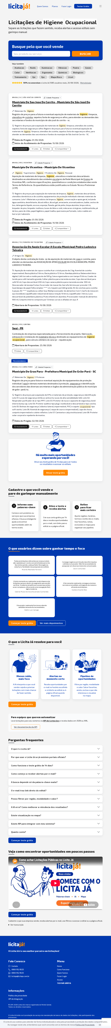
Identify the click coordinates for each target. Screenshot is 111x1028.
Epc (43, 77)
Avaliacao (19, 68)
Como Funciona (63, 969)
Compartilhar (62, 149)
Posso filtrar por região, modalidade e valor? (34, 798)
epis (25, 383)
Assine (60, 980)
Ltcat (70, 77)
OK (100, 1025)
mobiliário (43, 336)
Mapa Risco (56, 77)
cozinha (29, 117)
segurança (75, 383)
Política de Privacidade (84, 1025)
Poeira (76, 68)
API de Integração (15, 999)
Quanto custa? (18, 832)
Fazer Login (62, 976)
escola (56, 179)
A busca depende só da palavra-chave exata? (34, 782)
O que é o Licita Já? (20, 749)
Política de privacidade (17, 995)
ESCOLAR (62, 262)
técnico (52, 336)
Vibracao (62, 68)
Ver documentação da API (25, 727)
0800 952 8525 (18, 969)
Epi (33, 77)
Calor (17, 72)
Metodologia (85, 83)
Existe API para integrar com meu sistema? (33, 823)
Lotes (36, 149)
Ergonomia (47, 72)
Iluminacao (47, 68)
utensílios (17, 117)
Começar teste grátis (22, 623)
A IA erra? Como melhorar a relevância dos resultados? (39, 807)
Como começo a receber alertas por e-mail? (33, 773)
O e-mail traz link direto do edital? (28, 790)
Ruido (33, 68)
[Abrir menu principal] (100, 6)
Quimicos (62, 72)
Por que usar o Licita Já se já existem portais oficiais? (38, 757)
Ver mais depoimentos (51, 623)
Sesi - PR (17, 328)
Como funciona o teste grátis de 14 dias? (32, 765)
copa (78, 259)
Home (59, 966)
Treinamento (20, 77)
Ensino (87, 179)
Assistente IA (21, 149)
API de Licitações (51, 721)
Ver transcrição (17, 925)
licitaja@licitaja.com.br (20, 976)
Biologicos (78, 72)
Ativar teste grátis (55, 472)
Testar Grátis (83, 6)
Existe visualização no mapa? (26, 815)
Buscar (85, 53)
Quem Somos (62, 973)
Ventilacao (31, 72)
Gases (88, 68)
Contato (15, 966)
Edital (47, 149)
